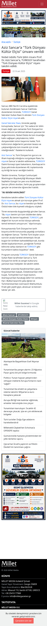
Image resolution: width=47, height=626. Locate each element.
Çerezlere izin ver (23, 620)
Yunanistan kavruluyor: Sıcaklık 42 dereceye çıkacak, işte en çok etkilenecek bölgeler (23, 411)
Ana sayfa (6, 41)
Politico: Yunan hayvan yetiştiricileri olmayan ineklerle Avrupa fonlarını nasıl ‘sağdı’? (22, 380)
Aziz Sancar (7, 155)
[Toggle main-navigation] (41, 4)
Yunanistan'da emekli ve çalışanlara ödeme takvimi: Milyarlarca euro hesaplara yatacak (20, 392)
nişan (15, 118)
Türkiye (16, 41)
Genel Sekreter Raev (11, 123)
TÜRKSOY (26, 112)
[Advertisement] (23, 539)
